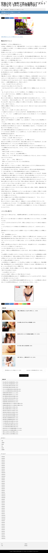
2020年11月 (3, 538)
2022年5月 (3, 506)
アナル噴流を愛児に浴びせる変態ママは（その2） (10, 421)
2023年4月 (3, 486)
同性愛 (3, 444)
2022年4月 (3, 508)
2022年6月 (3, 504)
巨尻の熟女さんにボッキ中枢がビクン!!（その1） (12, 36)
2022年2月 (3, 511)
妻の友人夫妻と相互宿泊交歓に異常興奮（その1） (10, 415)
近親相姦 (3, 449)
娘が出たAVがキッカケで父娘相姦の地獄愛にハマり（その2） (12, 428)
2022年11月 (3, 495)
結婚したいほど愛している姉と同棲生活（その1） (10, 433)
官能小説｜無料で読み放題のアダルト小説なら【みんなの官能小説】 (23, 551)
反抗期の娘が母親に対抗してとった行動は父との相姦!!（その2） (13, 403)
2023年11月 (3, 474)
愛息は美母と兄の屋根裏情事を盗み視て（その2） (10, 417)
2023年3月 (3, 488)
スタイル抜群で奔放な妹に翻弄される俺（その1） (10, 426)
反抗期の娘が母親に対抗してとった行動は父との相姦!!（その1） (13, 405)
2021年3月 (3, 531)
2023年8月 (3, 479)
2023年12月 (3, 472)
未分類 (3, 447)
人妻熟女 (7, 14)
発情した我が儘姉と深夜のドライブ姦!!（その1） (10, 408)
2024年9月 (3, 456)
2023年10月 (3, 476)
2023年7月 (3, 481)
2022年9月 (3, 499)
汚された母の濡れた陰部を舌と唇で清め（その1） (10, 387)
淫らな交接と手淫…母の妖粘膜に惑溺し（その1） (10, 383)
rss (42, 1)
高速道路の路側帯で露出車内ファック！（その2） (10, 392)
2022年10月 (3, 497)
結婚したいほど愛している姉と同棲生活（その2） (10, 431)
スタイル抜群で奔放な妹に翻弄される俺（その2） (10, 424)
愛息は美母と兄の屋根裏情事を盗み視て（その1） (10, 419)
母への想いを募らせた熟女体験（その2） (25, 345)
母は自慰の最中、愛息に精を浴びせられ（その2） (10, 399)
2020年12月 (3, 536)
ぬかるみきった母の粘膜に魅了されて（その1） (35, 370)
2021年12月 (3, 515)
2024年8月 (3, 458)
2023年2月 (3, 490)
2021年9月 (3, 520)
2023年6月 (3, 483)
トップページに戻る (24, 375)
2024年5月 (3, 463)
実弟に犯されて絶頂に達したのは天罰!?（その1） (10, 412)
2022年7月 (3, 502)
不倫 (2, 440)
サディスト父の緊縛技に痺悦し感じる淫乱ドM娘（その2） (12, 389)
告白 (9, 14)
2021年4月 (3, 529)
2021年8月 (3, 522)
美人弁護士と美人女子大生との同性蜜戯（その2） (27, 322)
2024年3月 (3, 467)
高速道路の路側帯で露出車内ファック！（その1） (10, 394)
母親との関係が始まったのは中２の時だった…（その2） (28, 310)
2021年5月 (3, 527)
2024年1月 (3, 470)
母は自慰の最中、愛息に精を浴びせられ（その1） (10, 401)
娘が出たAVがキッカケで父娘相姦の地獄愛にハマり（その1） (12, 430)
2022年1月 (3, 513)
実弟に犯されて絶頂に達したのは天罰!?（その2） (10, 410)
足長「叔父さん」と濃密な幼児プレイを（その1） (27, 357)
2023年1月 (3, 492)
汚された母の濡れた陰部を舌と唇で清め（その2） (10, 385)
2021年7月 (3, 524)
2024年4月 (3, 465)
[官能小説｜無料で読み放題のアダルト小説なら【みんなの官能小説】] (23, 4)
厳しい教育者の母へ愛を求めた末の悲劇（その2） (10, 396)
